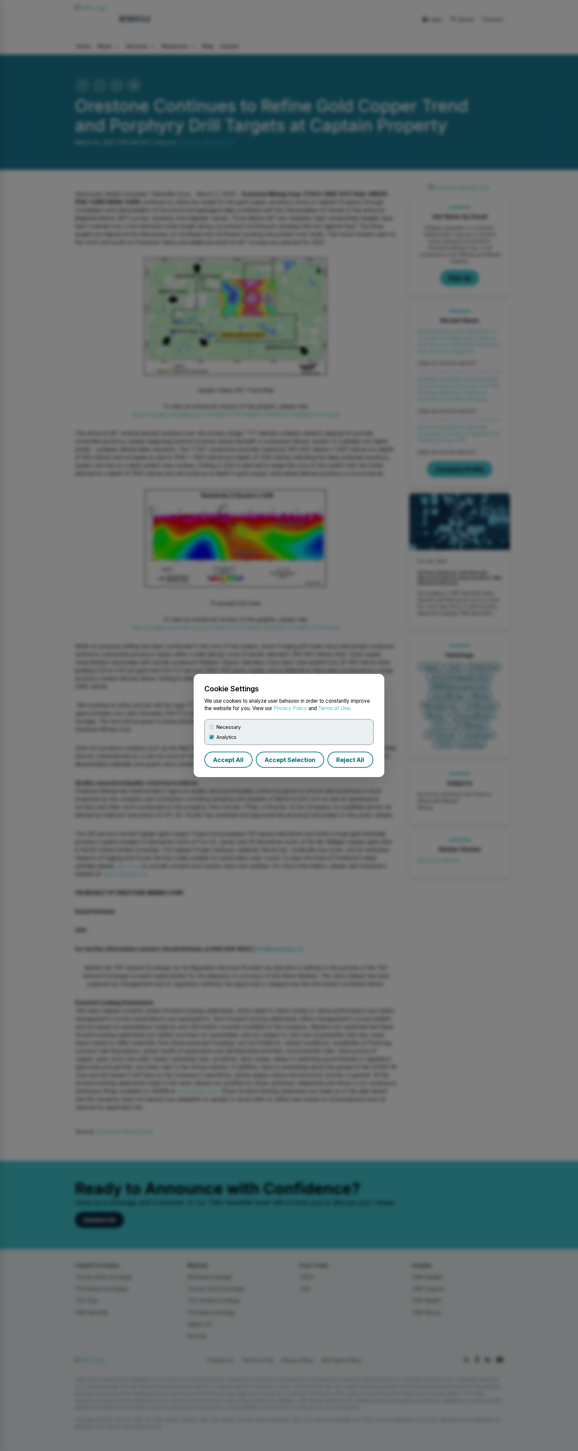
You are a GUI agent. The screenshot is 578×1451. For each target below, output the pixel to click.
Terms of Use (334, 708)
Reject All (350, 759)
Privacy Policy (290, 708)
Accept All (228, 759)
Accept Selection (290, 759)
